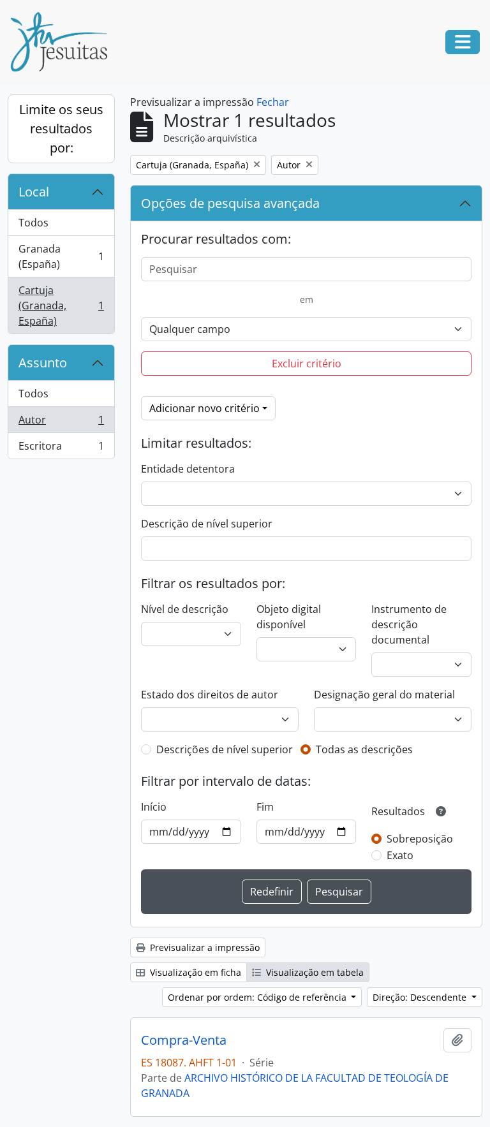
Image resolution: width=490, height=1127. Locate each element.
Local (34, 191)
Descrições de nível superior (224, 749)
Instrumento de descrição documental (409, 624)
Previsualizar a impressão (203, 947)
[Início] (64, 42)
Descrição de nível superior (206, 524)
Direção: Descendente (421, 997)
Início (154, 807)
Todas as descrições (364, 749)
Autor (61, 423)
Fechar (272, 102)
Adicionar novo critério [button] (204, 408)
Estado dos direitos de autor (209, 695)
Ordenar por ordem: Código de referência (258, 997)
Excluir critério (306, 364)
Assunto (43, 362)
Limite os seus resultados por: (61, 128)
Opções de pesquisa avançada (230, 203)
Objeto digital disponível (288, 616)
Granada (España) (61, 256)
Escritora (61, 449)
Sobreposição (420, 839)
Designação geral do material (384, 695)
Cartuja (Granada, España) (61, 305)
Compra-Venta (183, 1040)
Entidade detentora (188, 469)
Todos (33, 223)
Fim (265, 807)
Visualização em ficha (194, 972)
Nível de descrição (184, 609)
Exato (400, 855)
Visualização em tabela (314, 972)
